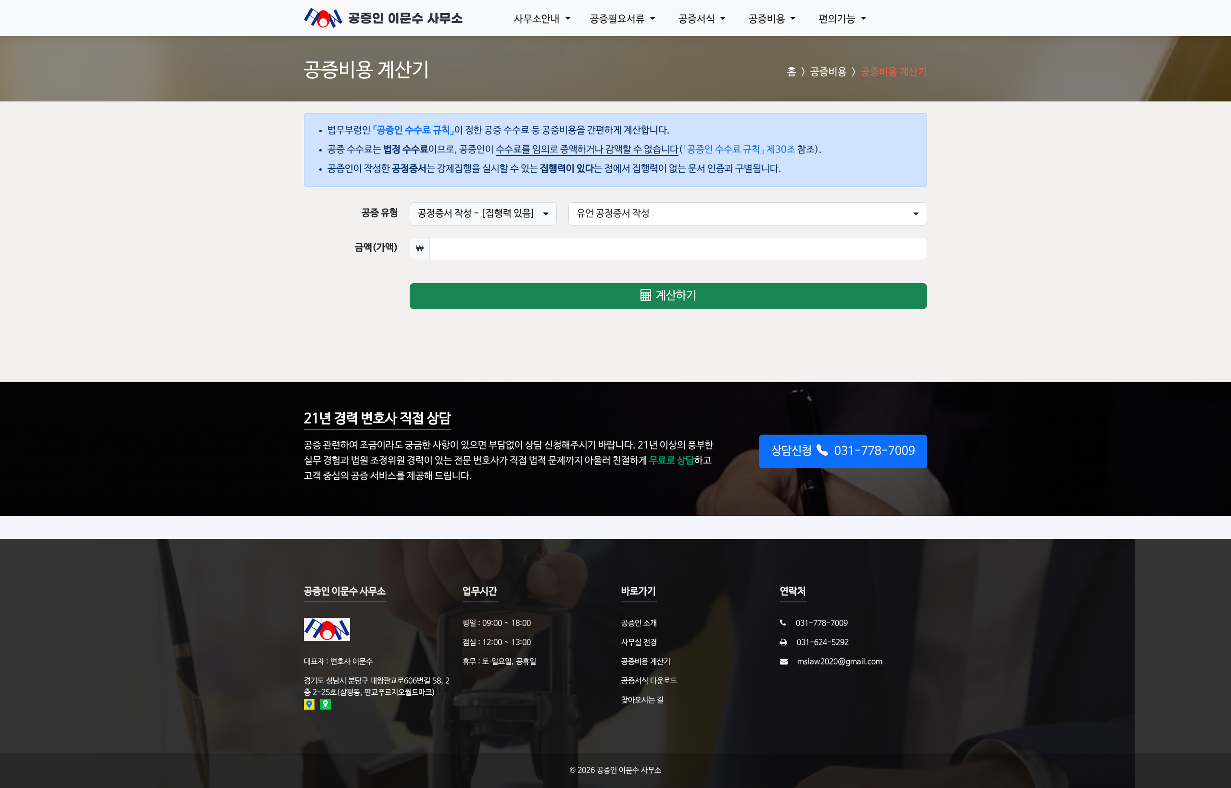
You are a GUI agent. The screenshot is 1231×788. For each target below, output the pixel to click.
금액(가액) (376, 248)
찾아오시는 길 (642, 700)
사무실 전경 (639, 642)
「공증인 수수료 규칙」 (413, 130)
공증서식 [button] (697, 19)
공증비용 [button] (768, 19)
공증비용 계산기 (645, 662)
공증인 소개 (639, 623)
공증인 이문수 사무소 (405, 19)
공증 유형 (380, 213)
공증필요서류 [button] (618, 19)
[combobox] (483, 213)
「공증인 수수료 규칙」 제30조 (739, 150)
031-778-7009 (822, 623)
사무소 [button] (537, 19)
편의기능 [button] (838, 19)
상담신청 (843, 451)
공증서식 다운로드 (649, 681)
